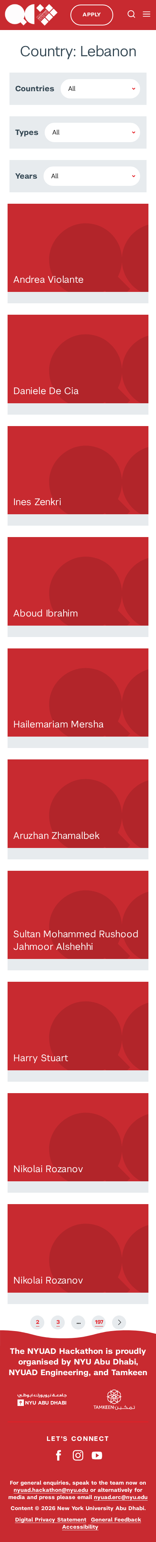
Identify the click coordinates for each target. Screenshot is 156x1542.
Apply (92, 14)
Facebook (59, 1455)
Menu (146, 14)
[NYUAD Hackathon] (31, 15)
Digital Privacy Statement (50, 1519)
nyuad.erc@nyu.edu (121, 1497)
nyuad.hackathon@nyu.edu (51, 1490)
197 (99, 1322)
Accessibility (80, 1526)
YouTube (97, 1455)
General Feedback (116, 1519)
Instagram (78, 1455)
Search (130, 15)
